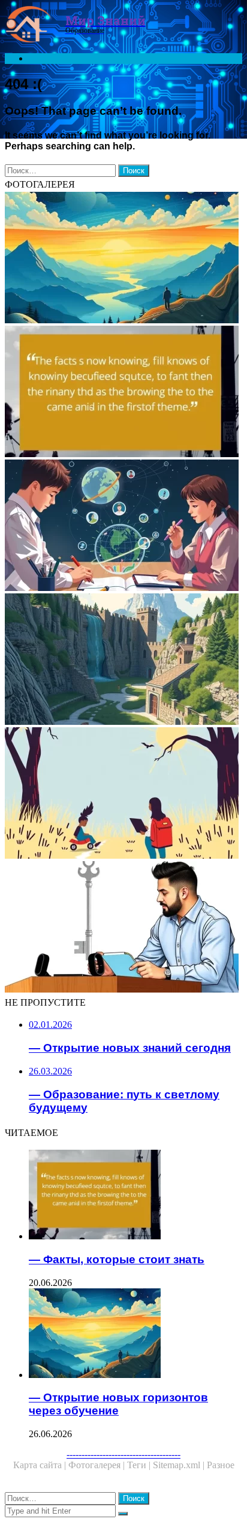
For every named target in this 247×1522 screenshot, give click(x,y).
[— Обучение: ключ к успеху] (123, 928)
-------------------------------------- (123, 1454)
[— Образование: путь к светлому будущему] (123, 794)
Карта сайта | (40, 1465)
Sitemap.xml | (180, 1465)
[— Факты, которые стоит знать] (123, 393)
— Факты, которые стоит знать (116, 1259)
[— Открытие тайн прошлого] (123, 660)
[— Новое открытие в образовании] (123, 526)
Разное (220, 1465)
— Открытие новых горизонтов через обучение (118, 1404)
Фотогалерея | (97, 1465)
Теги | (140, 1465)
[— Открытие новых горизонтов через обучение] (123, 259)
